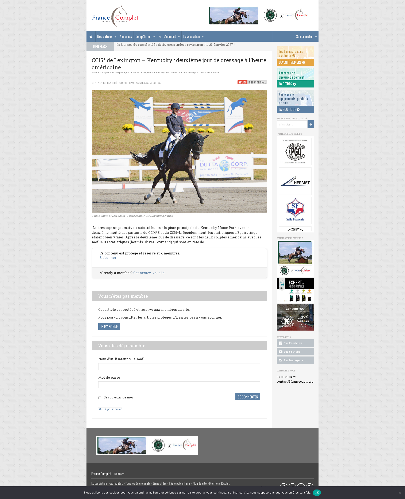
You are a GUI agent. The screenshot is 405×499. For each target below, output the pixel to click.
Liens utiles (159, 483)
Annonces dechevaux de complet (291, 74)
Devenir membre (290, 62)
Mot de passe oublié (110, 409)
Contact (119, 474)
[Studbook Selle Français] (295, 210)
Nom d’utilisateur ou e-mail (121, 359)
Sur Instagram (293, 360)
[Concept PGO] (295, 151)
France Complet (100, 72)
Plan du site (200, 483)
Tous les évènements (137, 483)
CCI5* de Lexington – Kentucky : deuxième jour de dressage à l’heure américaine (174, 72)
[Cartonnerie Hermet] (295, 181)
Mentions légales (219, 483)
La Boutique (288, 109)
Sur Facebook (292, 343)
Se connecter (304, 36)
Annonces (126, 36)
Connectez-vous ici (149, 272)
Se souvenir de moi (118, 397)
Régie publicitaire (179, 483)
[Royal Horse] (295, 290)
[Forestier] (258, 8)
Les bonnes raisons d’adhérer (291, 53)
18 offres (286, 83)
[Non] (400, 493)
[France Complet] (115, 16)
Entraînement (167, 36)
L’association (191, 36)
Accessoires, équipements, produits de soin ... (293, 98)
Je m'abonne (109, 326)
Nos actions (104, 36)
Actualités (116, 483)
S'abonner (108, 257)
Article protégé (119, 72)
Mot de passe (109, 377)
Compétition (143, 36)
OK (317, 492)
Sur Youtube (291, 351)
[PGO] (295, 317)
